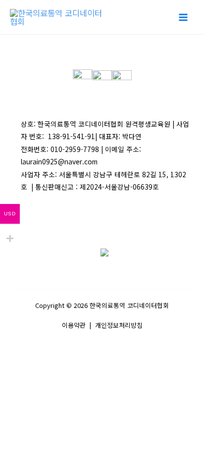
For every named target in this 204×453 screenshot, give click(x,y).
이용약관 (74, 325)
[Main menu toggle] (183, 17)
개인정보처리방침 (119, 325)
